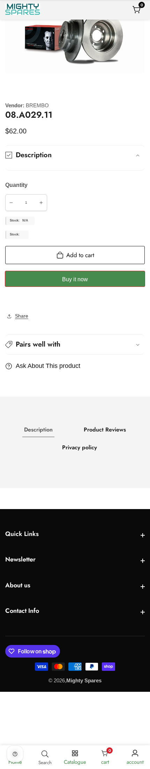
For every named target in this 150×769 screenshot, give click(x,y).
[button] (75, 344)
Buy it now (75, 279)
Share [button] (21, 316)
